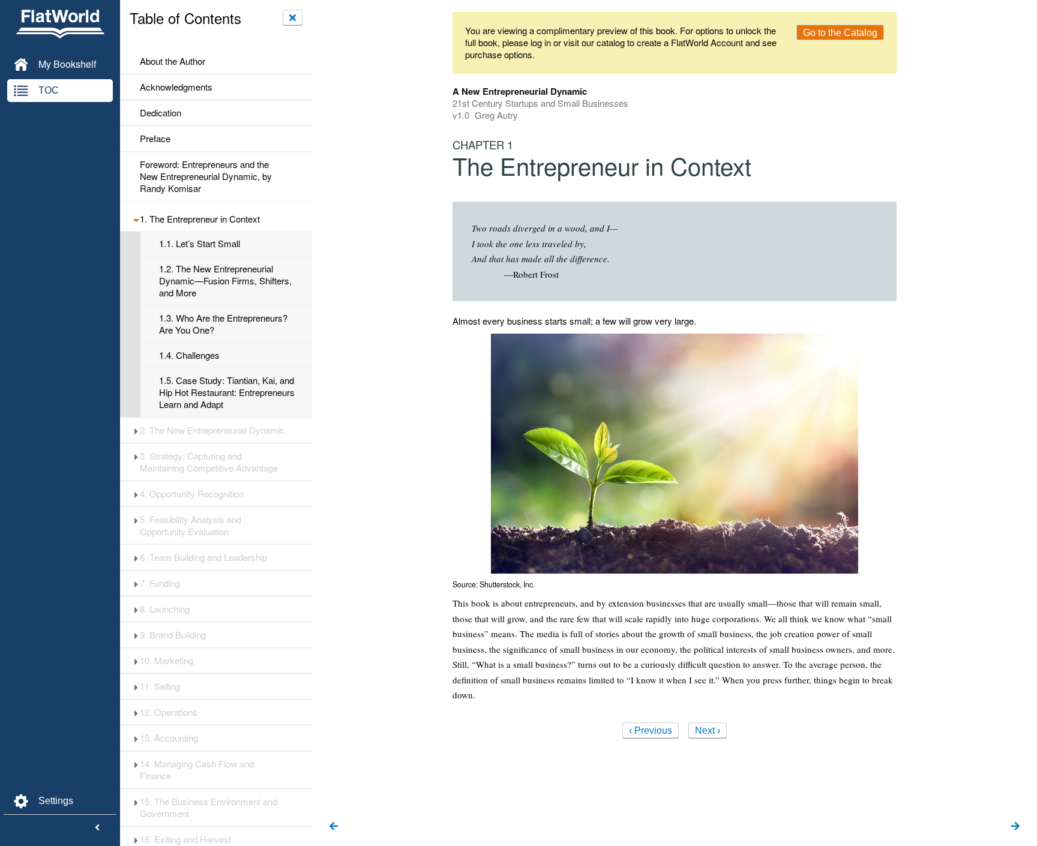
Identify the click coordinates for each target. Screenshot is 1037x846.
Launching (165, 609)
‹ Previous (650, 730)
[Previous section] (334, 827)
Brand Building (173, 635)
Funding (160, 583)
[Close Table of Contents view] (292, 17)
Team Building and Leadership (203, 557)
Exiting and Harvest (185, 839)
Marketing (166, 661)
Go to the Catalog (840, 33)
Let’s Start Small (199, 244)
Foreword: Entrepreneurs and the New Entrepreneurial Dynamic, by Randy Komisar (206, 176)
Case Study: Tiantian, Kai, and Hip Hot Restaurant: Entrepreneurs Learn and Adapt (227, 392)
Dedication (160, 113)
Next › (707, 730)
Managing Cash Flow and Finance (197, 770)
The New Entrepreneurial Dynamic (212, 430)
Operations (168, 712)
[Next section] (1015, 827)
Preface (155, 139)
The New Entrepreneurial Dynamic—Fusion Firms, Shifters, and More (225, 281)
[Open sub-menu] (136, 219)
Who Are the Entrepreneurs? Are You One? (223, 324)
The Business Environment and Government (208, 808)
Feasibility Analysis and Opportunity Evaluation (190, 526)
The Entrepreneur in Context (200, 219)
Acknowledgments (176, 87)
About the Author (172, 61)
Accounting (169, 738)
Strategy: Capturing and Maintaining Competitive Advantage (209, 462)
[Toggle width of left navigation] (97, 828)
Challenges (189, 355)
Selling (160, 686)
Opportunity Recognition (192, 494)
